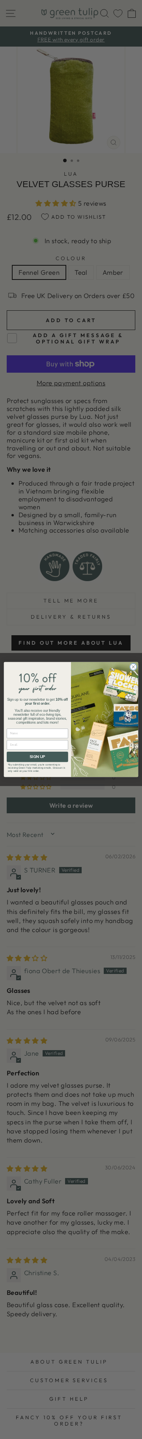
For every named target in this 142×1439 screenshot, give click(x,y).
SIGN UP (37, 756)
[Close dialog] (133, 667)
